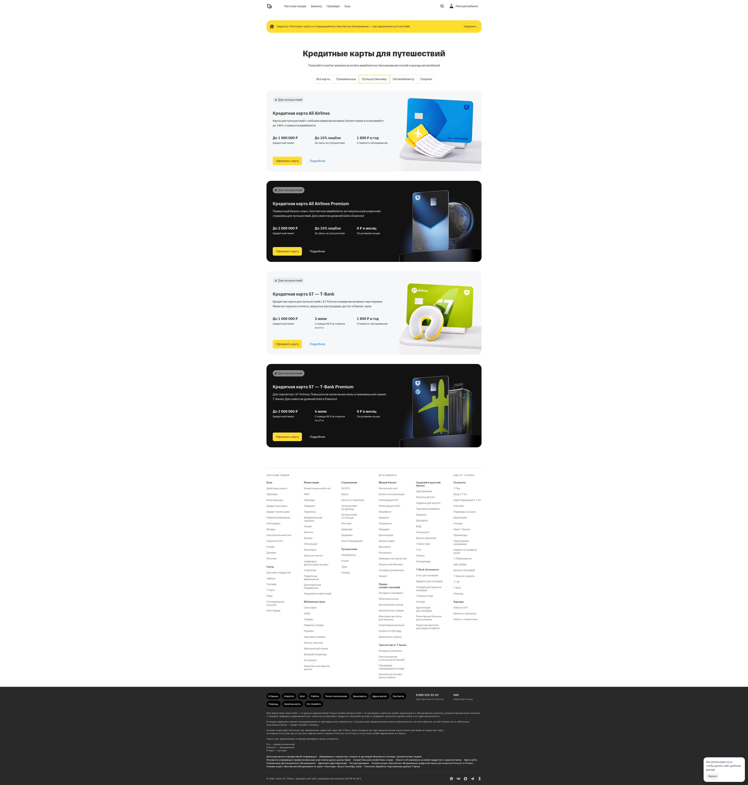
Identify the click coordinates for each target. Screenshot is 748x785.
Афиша (270, 578)
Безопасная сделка (390, 636)
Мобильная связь (314, 601)
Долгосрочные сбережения (312, 586)
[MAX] (466, 779)
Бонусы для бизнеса (391, 564)
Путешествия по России (349, 516)
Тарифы (308, 619)
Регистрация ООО (389, 505)
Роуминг (309, 631)
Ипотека (271, 558)
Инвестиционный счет (317, 488)
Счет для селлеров (427, 575)
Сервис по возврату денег (465, 551)
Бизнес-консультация (391, 494)
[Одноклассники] (480, 779)
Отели (345, 560)
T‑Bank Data (423, 543)
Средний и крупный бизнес (428, 484)
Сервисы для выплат (428, 503)
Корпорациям (424, 491)
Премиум (272, 494)
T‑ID (418, 549)
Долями (271, 552)
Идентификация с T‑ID (467, 500)
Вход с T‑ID (460, 494)
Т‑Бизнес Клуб (424, 595)
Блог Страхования (352, 541)
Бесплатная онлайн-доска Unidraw (391, 676)
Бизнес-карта (387, 541)
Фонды (308, 538)
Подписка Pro (274, 541)
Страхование (349, 482)
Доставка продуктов (278, 572)
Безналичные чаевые (391, 610)
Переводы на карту (464, 511)
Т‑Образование (462, 558)
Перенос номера (314, 625)
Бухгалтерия (386, 535)
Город (270, 566)
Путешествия (349, 549)
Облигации (310, 543)
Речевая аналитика (390, 650)
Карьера (458, 601)
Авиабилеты (348, 555)
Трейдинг (309, 505)
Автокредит (273, 523)
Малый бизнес (388, 482)
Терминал (310, 511)
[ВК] (458, 779)
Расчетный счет (388, 488)
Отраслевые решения (391, 625)
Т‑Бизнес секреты (464, 576)
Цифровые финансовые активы (316, 563)
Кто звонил (310, 660)
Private (270, 546)
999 (456, 695)
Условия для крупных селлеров (428, 589)
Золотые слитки (313, 555)
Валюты (308, 532)
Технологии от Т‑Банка (392, 645)
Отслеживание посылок (275, 603)
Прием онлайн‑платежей (389, 586)
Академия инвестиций (317, 593)
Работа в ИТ (460, 607)
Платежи (458, 505)
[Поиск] (442, 6)
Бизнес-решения (426, 538)
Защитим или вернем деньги (317, 668)
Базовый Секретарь (315, 654)
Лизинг (383, 576)
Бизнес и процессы (464, 613)
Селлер (420, 601)
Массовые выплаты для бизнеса (390, 618)
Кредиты (384, 517)
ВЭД (418, 526)
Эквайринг (385, 511)
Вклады (270, 529)
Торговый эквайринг (428, 508)
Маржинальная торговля (313, 519)
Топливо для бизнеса (391, 570)
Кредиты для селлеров (429, 581)
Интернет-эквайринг (391, 593)
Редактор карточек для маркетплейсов (427, 627)
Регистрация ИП (388, 500)
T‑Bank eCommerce (427, 569)
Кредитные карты (276, 505)
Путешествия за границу (349, 507)
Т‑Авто (270, 590)
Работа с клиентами (465, 619)
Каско (344, 494)
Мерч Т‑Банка (461, 529)
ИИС (307, 494)
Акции (308, 526)
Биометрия (460, 517)
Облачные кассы (389, 598)
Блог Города (273, 610)
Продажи (384, 529)
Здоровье (347, 535)
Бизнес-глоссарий (464, 570)
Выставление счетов (391, 604)
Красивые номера (314, 636)
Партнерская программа (461, 543)
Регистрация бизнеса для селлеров (429, 618)
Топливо (271, 584)
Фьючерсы (310, 549)
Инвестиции (311, 482)
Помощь (458, 593)
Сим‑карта (310, 607)
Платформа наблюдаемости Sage (391, 667)
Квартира (346, 529)
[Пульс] (451, 779)
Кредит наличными (278, 511)
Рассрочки (385, 552)
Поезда (345, 572)
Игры (269, 595)
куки (729, 762)
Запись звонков (313, 642)
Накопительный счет (279, 535)
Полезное (459, 482)
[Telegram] (473, 779)
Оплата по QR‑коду (390, 631)
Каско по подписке (352, 500)
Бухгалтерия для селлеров (424, 609)
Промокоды (460, 535)
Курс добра (459, 564)
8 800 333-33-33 (427, 695)
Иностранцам (274, 500)
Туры (344, 566)
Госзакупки (385, 523)
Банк (269, 482)
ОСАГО (345, 488)
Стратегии (310, 570)
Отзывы (458, 523)
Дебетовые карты (276, 488)
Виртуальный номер (316, 648)
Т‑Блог (457, 587)
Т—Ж (456, 581)
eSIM (307, 613)
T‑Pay (456, 488)
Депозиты (385, 546)
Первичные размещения (311, 578)
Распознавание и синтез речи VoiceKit (392, 658)
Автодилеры (423, 561)
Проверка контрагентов (393, 558)
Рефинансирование (278, 517)
